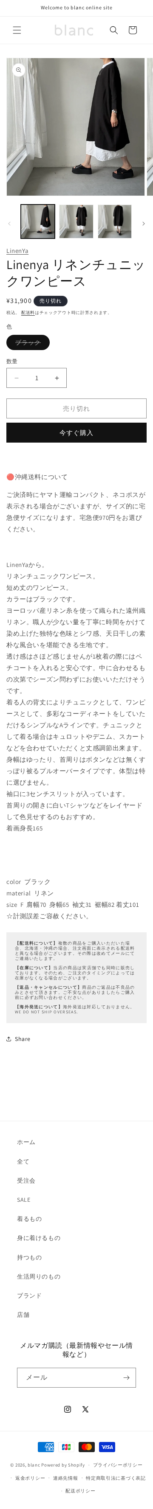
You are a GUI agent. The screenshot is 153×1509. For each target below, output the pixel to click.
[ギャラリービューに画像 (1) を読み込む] (38, 221)
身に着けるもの (38, 1238)
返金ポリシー (30, 1478)
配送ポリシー (80, 1491)
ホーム (26, 1142)
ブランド (29, 1295)
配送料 (28, 312)
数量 (12, 361)
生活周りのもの (38, 1276)
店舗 (23, 1314)
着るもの (29, 1219)
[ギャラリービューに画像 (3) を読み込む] (115, 221)
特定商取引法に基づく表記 (115, 1478)
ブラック (31, 344)
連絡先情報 (65, 1478)
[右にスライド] (143, 223)
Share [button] (23, 1039)
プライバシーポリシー (118, 1465)
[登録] (126, 1378)
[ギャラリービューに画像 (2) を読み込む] (76, 221)
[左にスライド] (9, 223)
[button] (17, 30)
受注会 (26, 1180)
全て (23, 1161)
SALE (23, 1199)
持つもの (29, 1257)
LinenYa (17, 251)
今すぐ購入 (77, 433)
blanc (34, 1465)
